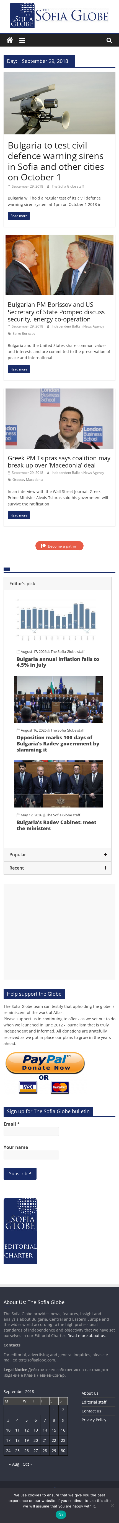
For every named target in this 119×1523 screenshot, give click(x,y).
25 (17, 1450)
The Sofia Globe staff (68, 186)
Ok (60, 1514)
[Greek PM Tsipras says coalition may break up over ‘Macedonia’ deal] (59, 392)
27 (35, 1450)
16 (63, 1430)
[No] (112, 1505)
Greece (18, 479)
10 (8, 1430)
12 (26, 1430)
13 (35, 1430)
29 (54, 1450)
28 (45, 1450)
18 (17, 1440)
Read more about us (86, 1335)
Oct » (27, 1464)
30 (63, 1450)
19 (26, 1440)
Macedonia (34, 479)
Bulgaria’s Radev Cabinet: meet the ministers (56, 825)
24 (8, 1450)
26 (26, 1450)
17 (8, 1440)
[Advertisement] (59, 932)
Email (12, 1124)
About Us (90, 1393)
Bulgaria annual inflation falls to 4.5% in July (58, 662)
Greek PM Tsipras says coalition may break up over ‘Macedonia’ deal (59, 461)
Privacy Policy (94, 1419)
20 (35, 1440)
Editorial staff (94, 1402)
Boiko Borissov (23, 333)
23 (63, 1440)
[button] (58, 583)
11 (17, 1430)
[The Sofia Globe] (10, 40)
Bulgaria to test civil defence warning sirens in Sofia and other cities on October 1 (56, 161)
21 (45, 1440)
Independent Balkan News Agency (78, 326)
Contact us (91, 1411)
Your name (16, 1147)
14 (45, 1430)
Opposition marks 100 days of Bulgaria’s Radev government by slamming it (58, 743)
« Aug (14, 1464)
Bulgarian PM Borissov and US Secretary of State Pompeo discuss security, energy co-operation (56, 311)
